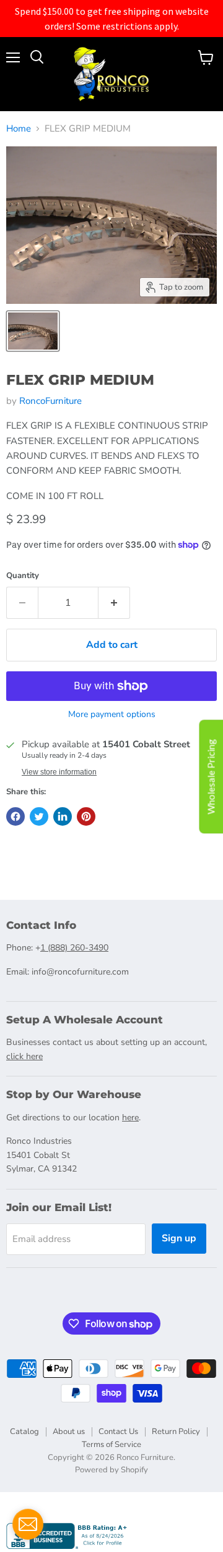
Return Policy (176, 1431)
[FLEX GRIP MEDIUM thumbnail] (33, 331)
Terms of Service (111, 1444)
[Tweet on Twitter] (39, 816)
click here (24, 1056)
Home (18, 129)
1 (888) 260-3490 (74, 948)
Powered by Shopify (111, 1469)
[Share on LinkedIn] (62, 816)
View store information (59, 772)
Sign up (179, 1238)
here (130, 1117)
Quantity (22, 576)
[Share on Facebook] (15, 816)
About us (69, 1431)
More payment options (111, 714)
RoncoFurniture (50, 401)
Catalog (24, 1431)
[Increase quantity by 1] (114, 603)
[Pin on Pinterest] (86, 816)
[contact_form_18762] (27, 1524)
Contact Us (118, 1431)
